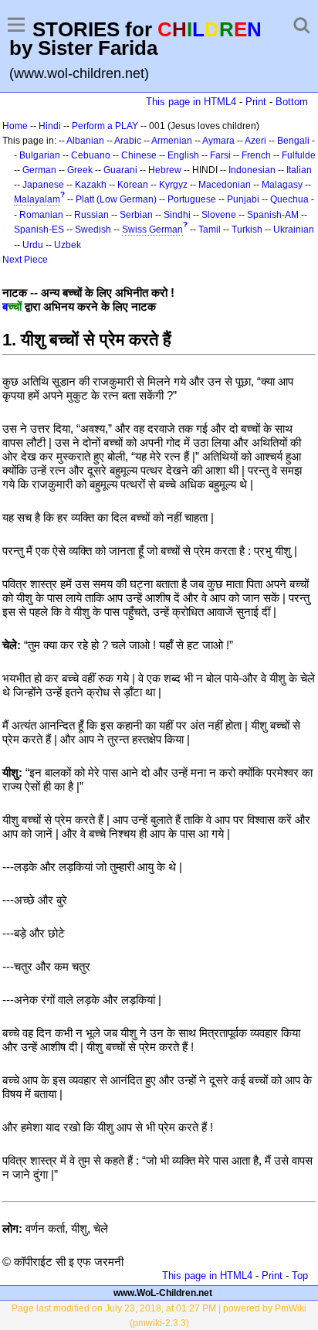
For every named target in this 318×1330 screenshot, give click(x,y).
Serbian (136, 214)
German (39, 170)
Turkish (247, 229)
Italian (299, 170)
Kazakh (91, 184)
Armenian (171, 140)
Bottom (292, 101)
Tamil (209, 229)
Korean (132, 184)
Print (255, 101)
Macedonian (224, 184)
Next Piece (25, 259)
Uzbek (67, 245)
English (183, 155)
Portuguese (191, 199)
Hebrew (164, 170)
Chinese (139, 155)
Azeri (255, 140)
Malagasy (282, 184)
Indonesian (252, 170)
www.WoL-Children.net (162, 1292)
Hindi (50, 126)
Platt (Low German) (116, 199)
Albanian (85, 140)
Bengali (293, 140)
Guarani (120, 170)
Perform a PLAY (105, 126)
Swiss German (152, 229)
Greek (80, 170)
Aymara (218, 140)
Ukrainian (293, 229)
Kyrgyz (173, 184)
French (256, 155)
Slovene (218, 214)
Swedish (93, 229)
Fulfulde (299, 155)
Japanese (43, 184)
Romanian (41, 214)
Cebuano (90, 155)
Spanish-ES (39, 229)
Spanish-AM (273, 214)
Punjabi (243, 199)
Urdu (32, 245)
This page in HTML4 (191, 101)
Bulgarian (39, 155)
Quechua (289, 199)
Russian (91, 214)
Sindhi (177, 214)
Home (15, 126)
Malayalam (37, 199)
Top (300, 1275)
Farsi (220, 155)
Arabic (127, 140)
